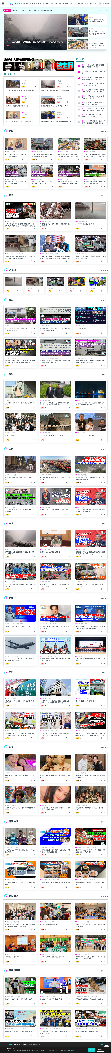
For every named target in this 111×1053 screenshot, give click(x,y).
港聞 (27, 3)
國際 (43, 3)
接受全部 (91, 1050)
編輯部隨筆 (68, 3)
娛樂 (55, 3)
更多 (102, 1044)
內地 (47, 3)
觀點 (39, 3)
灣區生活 (61, 3)
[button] (9, 46)
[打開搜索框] (96, 3)
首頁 (16, 3)
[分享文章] (63, 45)
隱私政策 (73, 1051)
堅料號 (92, 3)
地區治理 (80, 3)
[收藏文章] (60, 45)
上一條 (99, 10)
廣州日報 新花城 (35, 1044)
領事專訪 (22, 3)
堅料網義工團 (16, 1044)
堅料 (75, 3)
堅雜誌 (86, 3)
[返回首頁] (10, 3)
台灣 (51, 3)
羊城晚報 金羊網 (25, 1044)
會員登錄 (107, 3)
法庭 (31, 3)
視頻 (35, 3)
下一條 (105, 10)
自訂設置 (100, 1050)
